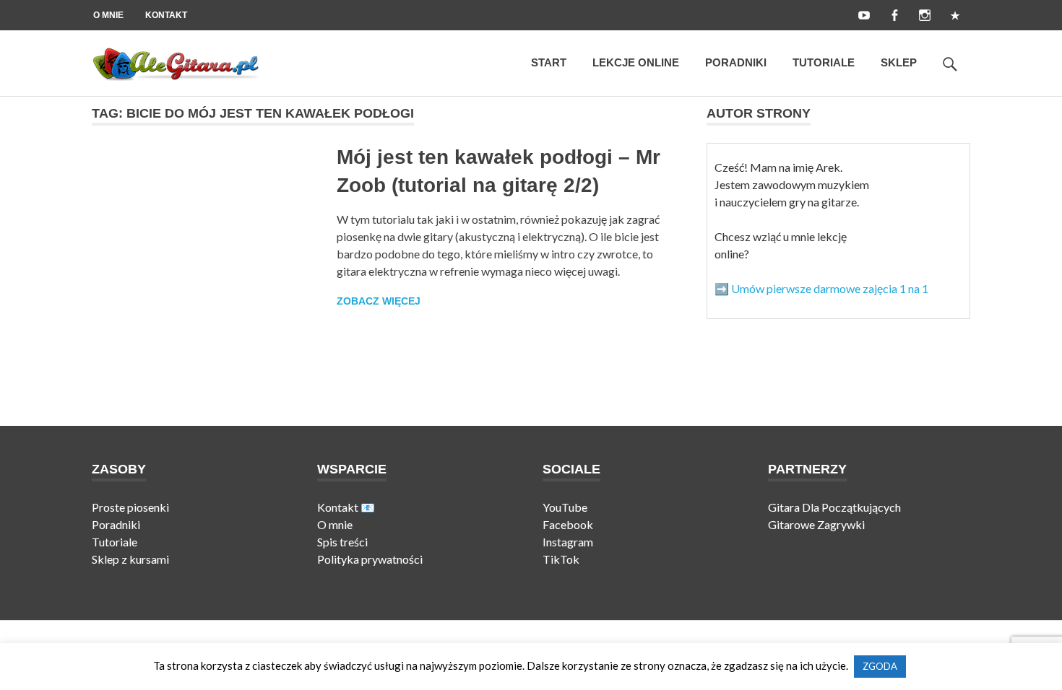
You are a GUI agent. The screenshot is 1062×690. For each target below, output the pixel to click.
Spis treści (342, 542)
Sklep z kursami (130, 559)
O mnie (108, 15)
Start (548, 62)
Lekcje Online (635, 62)
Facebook (568, 524)
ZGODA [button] (880, 666)
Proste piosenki (130, 507)
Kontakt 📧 (346, 507)
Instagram (568, 542)
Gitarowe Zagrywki (816, 524)
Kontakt (166, 15)
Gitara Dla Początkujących (834, 507)
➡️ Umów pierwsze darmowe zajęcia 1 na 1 (821, 288)
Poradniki (736, 62)
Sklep (899, 62)
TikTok (561, 559)
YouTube (565, 507)
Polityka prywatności (370, 559)
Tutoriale (824, 62)
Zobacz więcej (378, 301)
